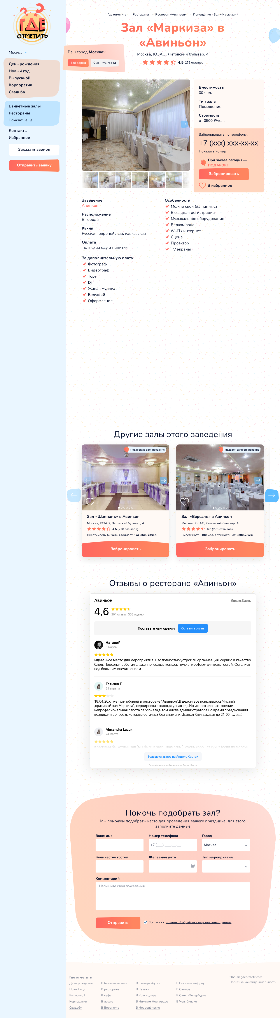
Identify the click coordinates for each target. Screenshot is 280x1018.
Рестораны (19, 113)
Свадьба (17, 92)
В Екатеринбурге (148, 983)
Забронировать (224, 173)
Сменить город (104, 62)
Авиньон (90, 205)
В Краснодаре (146, 995)
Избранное (19, 137)
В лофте (107, 1001)
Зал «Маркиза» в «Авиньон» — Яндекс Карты (173, 765)
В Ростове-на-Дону (190, 983)
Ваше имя (104, 836)
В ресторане (110, 989)
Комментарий (108, 878)
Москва (16, 52)
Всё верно (78, 62)
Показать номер (212, 151)
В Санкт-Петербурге (191, 995)
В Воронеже (110, 1007)
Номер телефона (163, 836)
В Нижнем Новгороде (152, 1001)
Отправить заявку (34, 165)
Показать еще (20, 120)
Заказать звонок (34, 149)
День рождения (24, 64)
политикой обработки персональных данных (198, 922)
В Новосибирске (148, 1007)
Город (207, 836)
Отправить (118, 922)
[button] (87, 124)
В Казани (142, 989)
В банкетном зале (114, 983)
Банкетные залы (25, 106)
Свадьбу (75, 1007)
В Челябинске (186, 1001)
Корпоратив (20, 85)
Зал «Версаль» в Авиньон (207, 516)
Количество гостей (112, 857)
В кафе (106, 995)
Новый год (19, 71)
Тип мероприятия (217, 857)
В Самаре (183, 989)
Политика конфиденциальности (252, 982)
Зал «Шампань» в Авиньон (113, 516)
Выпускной (19, 78)
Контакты (18, 130)
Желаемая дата (162, 857)
